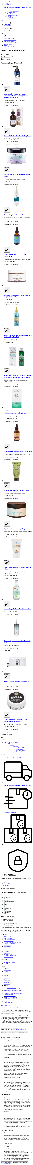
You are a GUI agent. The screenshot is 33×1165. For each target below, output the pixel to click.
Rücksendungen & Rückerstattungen (12, 942)
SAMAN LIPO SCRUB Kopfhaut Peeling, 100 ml (15, 720)
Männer (12, 745)
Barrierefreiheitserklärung (10, 996)
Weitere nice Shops (8, 1002)
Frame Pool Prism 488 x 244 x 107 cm (13, 757)
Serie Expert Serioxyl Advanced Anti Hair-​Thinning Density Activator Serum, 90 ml (16, 95)
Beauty (8, 743)
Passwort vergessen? (9, 954)
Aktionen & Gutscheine (9, 943)
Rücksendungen (11, 12)
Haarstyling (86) (20, 749)
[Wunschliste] (5, 33)
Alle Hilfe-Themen (11, 18)
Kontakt (9, 16)
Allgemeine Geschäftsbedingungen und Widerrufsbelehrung (13, 994)
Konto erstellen (7, 30)
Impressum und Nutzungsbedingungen (13, 990)
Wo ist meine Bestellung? (13, 11)
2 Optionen (6, 410)
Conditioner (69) (20, 747)
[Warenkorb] (18, 35)
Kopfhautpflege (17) (21, 750)
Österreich (6, 982)
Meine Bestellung (8, 938)
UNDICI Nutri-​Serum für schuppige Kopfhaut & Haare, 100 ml (17, 376)
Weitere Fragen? (8, 945)
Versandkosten (10, 13)
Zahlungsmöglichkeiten (12, 15)
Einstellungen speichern (6, 1162)
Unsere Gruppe (7, 970)
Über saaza (6, 968)
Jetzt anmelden (7, 25)
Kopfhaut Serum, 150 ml (14, 215)
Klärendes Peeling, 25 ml (15, 413)
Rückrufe (6, 963)
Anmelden (6, 951)
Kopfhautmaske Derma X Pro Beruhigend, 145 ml (18, 336)
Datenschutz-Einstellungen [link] (10, 997)
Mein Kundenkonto (8, 937)
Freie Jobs (6, 972)
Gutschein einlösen (8, 957)
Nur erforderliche (11, 1032)
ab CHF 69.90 (17, 7)
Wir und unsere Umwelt (9, 962)
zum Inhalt (6, 3)
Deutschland (7, 984)
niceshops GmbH (11, 988)
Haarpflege (15, 746)
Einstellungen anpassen (22, 1032)
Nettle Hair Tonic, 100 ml (17, 609)
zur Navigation (7, 1)
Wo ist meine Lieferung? (10, 955)
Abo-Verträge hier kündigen (10, 998)
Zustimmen (3, 1032)
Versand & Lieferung (9, 941)
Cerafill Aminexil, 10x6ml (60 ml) (17, 681)
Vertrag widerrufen (5, 1005)
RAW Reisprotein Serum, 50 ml (18, 451)
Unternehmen (7, 1001)
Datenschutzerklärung (21, 1029)
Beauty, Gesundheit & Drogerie (11, 742)
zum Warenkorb (7, 4)
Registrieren (7, 953)
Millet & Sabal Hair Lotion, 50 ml (17, 136)
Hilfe (5, 9)
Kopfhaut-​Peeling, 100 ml (16, 490)
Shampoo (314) (19, 751)
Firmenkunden (7, 946)
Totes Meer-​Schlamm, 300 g (14, 529)
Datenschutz (7, 992)
